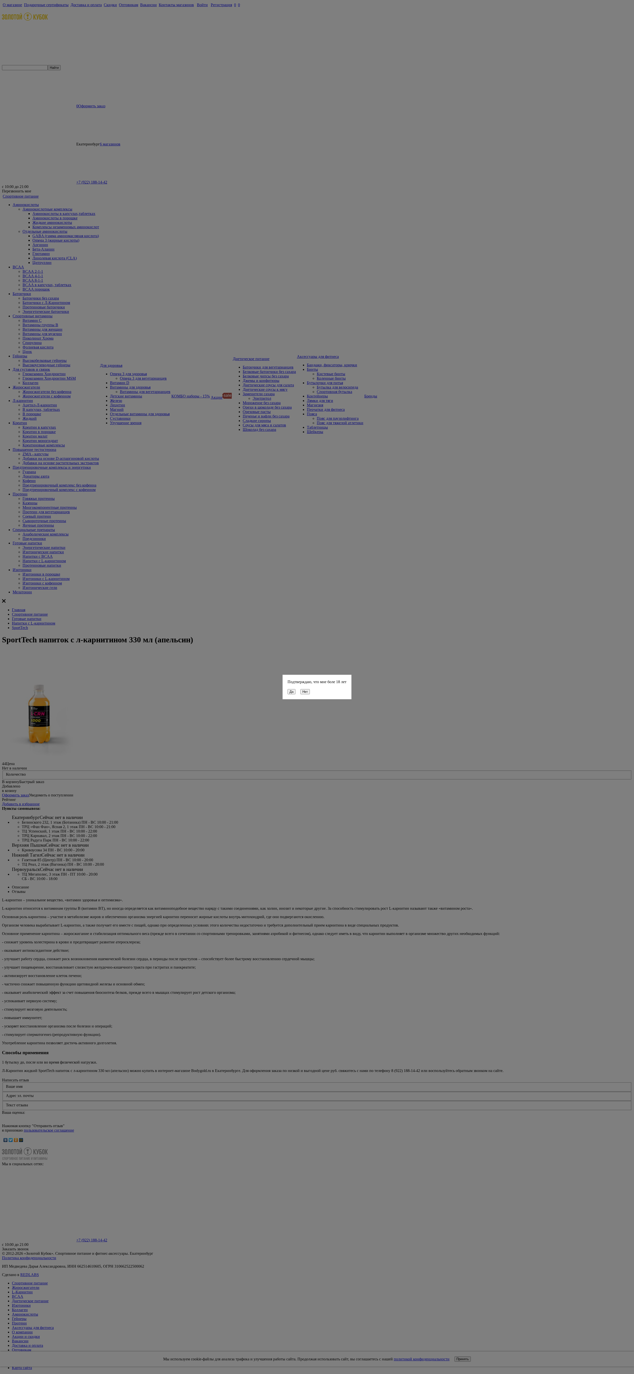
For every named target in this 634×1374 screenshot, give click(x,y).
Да (291, 692)
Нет (305, 692)
